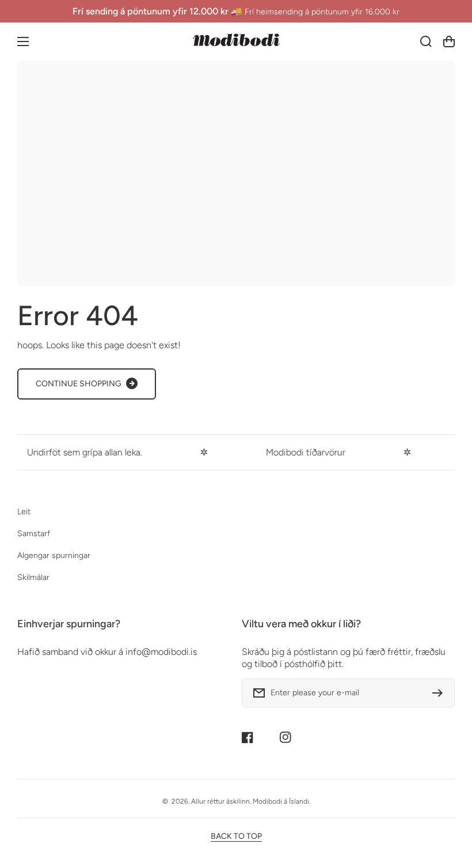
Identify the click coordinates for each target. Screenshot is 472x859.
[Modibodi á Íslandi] (236, 41)
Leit (24, 512)
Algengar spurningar (53, 555)
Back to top (236, 836)
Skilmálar (33, 577)
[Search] (425, 41)
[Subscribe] (440, 693)
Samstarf (33, 533)
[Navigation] (23, 41)
